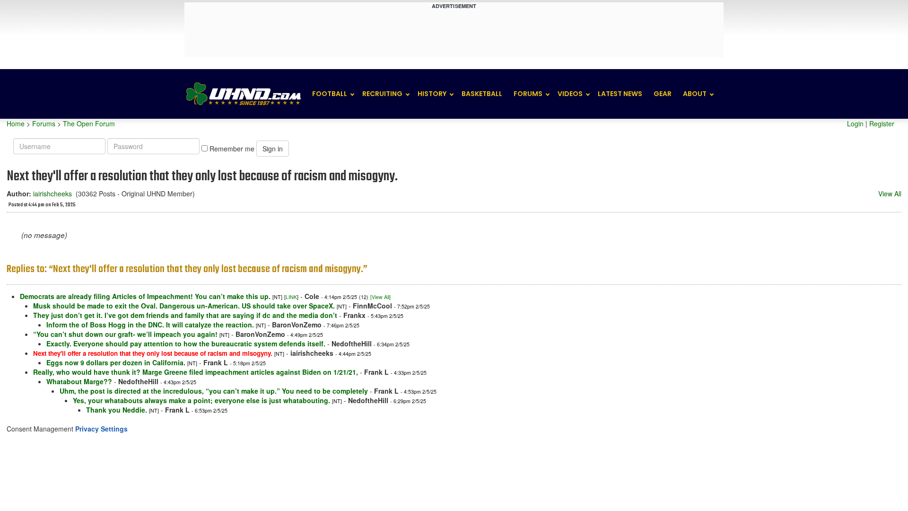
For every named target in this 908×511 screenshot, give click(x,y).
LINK (291, 296)
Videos (570, 93)
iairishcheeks (52, 193)
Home (16, 123)
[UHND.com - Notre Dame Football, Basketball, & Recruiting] (243, 93)
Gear (663, 93)
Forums (528, 93)
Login (855, 123)
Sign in (272, 148)
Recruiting (382, 93)
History (432, 93)
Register (881, 123)
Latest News (620, 93)
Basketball (482, 93)
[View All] (380, 296)
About (695, 93)
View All (889, 193)
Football (329, 93)
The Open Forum (89, 123)
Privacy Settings (101, 428)
